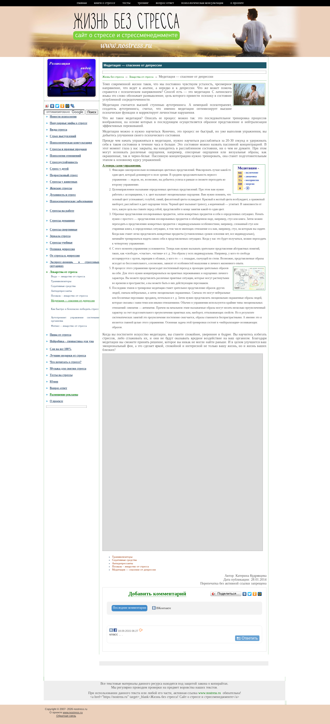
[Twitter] (57, 107)
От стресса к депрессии (65, 255)
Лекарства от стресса (63, 272)
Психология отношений (65, 155)
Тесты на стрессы (61, 375)
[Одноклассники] (62, 107)
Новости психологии (63, 116)
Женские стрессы (61, 188)
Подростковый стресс (64, 175)
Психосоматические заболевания (71, 201)
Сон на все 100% (61, 349)
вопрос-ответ (165, 3)
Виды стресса (58, 129)
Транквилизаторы (61, 281)
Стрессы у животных (63, 181)
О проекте (56, 401)
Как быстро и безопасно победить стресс (75, 309)
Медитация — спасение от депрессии (73, 300)
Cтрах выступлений (63, 136)
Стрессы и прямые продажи (68, 149)
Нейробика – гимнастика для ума (72, 341)
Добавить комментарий (157, 594)
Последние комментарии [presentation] (129, 607)
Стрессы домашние (62, 220)
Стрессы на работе (62, 210)
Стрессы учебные (61, 242)
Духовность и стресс (63, 194)
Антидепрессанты (61, 291)
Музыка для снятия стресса (68, 368)
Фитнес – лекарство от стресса (69, 326)
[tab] (129, 608)
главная (82, 3)
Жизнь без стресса (113, 76)
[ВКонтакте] (52, 107)
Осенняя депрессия (62, 249)
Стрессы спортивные (63, 229)
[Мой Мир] (67, 107)
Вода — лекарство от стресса (68, 276)
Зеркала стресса (60, 236)
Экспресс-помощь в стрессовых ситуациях (74, 263)
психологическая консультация (202, 3)
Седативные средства (63, 286)
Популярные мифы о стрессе (68, 123)
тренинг (143, 3)
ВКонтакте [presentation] (163, 608)
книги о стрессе (104, 3)
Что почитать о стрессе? (65, 362)
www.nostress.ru (209, 693)
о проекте (237, 3)
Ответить (250, 638)
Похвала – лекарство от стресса (69, 295)
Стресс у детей (59, 168)
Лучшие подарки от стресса (68, 355)
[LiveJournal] (72, 107)
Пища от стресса (60, 334)
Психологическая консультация (71, 142)
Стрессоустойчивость (64, 162)
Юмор (54, 381)
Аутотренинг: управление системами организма (75, 319)
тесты (126, 3)
